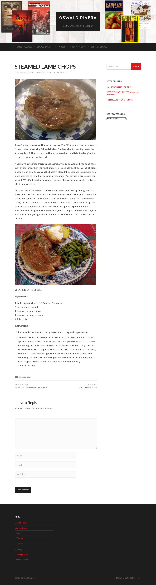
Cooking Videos (78, 47)
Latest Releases (24, 47)
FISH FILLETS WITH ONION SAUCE (31, 386)
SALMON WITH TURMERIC (119, 87)
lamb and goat (25, 377)
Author (19, 533)
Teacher (19, 543)
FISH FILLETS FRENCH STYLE (119, 100)
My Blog (61, 47)
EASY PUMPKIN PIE (88, 386)
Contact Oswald (99, 47)
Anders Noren (129, 578)
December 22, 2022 (24, 73)
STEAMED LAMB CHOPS (45, 66)
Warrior (19, 538)
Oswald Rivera (78, 17)
